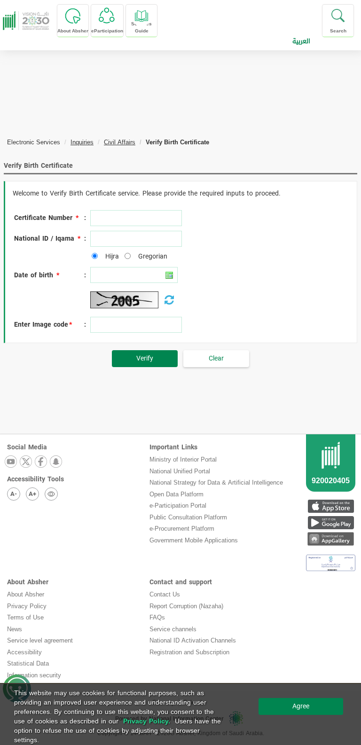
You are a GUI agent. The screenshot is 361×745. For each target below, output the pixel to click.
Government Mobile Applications (193, 540)
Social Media (27, 447)
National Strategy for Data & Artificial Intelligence (216, 482)
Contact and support (180, 582)
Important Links (173, 447)
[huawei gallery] (330, 539)
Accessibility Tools (35, 479)
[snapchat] (56, 462)
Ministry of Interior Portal (183, 459)
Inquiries (82, 142)
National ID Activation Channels (192, 640)
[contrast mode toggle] (51, 494)
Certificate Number (43, 218)
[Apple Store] (330, 506)
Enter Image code (41, 324)
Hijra (110, 256)
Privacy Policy (27, 606)
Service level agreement (40, 640)
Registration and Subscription (189, 652)
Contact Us (164, 594)
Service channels (172, 629)
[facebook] (41, 462)
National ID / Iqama (44, 238)
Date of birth (33, 275)
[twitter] (26, 462)
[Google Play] (330, 522)
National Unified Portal (179, 471)
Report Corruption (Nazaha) (186, 606)
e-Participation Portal (177, 505)
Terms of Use (25, 617)
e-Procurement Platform (181, 528)
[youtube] (11, 462)
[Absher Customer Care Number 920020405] (330, 474)
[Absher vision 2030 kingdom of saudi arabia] (25, 20)
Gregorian (150, 256)
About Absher (27, 582)
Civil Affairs (119, 142)
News (14, 629)
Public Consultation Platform (188, 517)
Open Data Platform (176, 494)
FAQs (157, 617)
